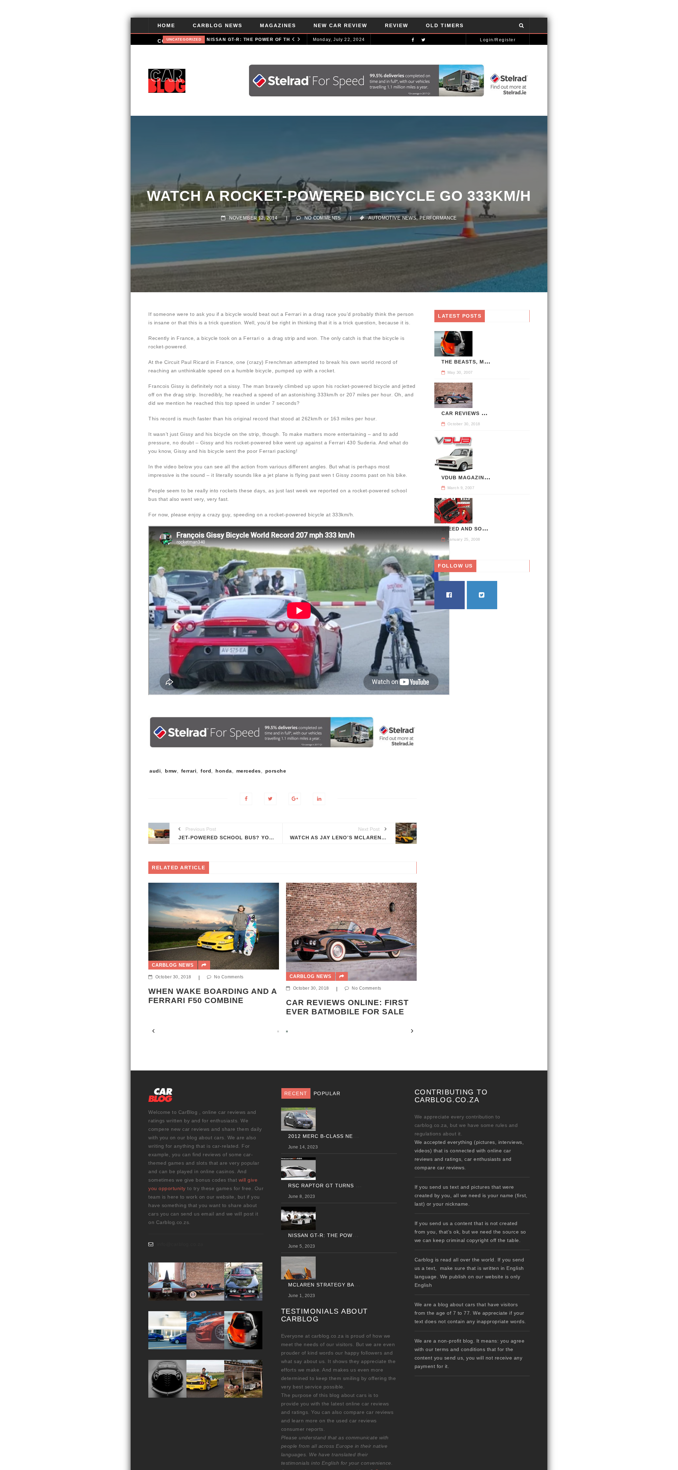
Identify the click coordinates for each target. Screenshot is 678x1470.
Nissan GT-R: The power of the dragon (246, 39)
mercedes (248, 771)
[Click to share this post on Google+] (295, 799)
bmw (171, 771)
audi (155, 771)
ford (206, 771)
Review (396, 25)
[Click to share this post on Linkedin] (319, 799)
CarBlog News (217, 25)
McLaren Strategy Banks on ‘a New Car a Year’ (359, 1285)
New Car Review (340, 25)
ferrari (189, 771)
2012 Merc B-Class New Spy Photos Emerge (349, 996)
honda (223, 771)
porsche (275, 771)
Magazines (278, 25)
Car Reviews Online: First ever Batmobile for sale (209, 1007)
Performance (438, 218)
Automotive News (392, 218)
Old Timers (445, 25)
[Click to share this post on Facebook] (246, 799)
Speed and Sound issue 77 (480, 529)
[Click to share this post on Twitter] (270, 799)
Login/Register (498, 39)
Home (166, 25)
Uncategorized (174, 39)
